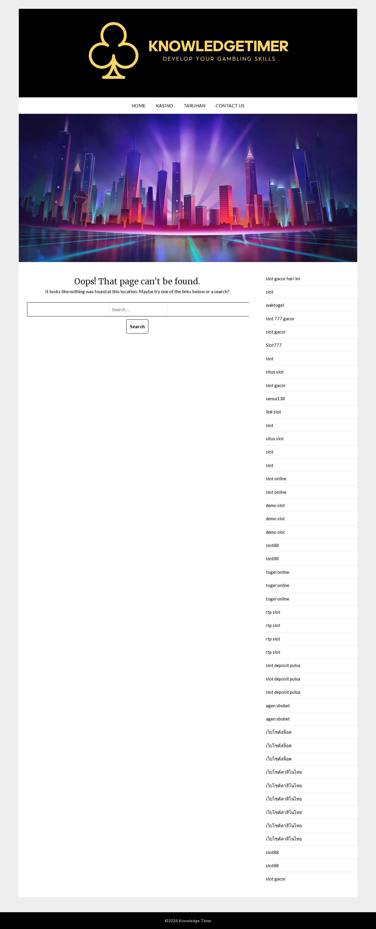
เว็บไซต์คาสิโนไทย (284, 772)
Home (139, 105)
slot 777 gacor (280, 318)
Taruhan (195, 105)
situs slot (275, 371)
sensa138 (275, 398)
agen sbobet (278, 705)
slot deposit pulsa (283, 665)
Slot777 (274, 345)
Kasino (164, 105)
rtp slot (273, 612)
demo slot (275, 505)
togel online (277, 572)
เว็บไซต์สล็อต (279, 732)
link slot (273, 411)
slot (269, 291)
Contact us (230, 105)
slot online (276, 478)
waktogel (275, 305)
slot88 (272, 545)
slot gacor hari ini (283, 278)
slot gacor (276, 331)
